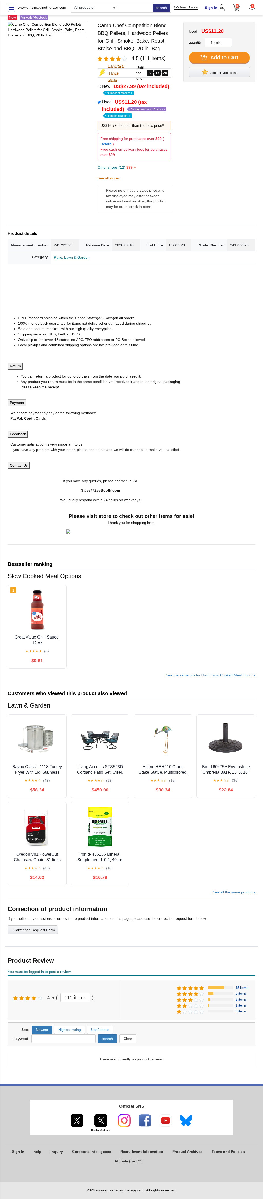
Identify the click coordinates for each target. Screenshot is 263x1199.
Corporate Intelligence (91, 1151)
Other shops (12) (117, 167)
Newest (42, 1030)
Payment (17, 403)
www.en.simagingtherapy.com (42, 7)
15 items (242, 988)
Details (105, 144)
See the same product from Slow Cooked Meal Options (210, 675)
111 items (75, 997)
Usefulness (100, 1030)
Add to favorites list (223, 73)
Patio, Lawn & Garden (72, 257)
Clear (128, 1039)
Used (133, 108)
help (37, 1151)
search (161, 8)
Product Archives (187, 1151)
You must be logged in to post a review (39, 972)
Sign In (211, 8)
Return (15, 366)
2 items (241, 999)
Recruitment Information (141, 1151)
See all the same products (234, 892)
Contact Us (19, 465)
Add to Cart (223, 57)
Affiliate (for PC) (129, 1161)
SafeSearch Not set (186, 7)
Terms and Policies (228, 1151)
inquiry (57, 1151)
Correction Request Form (34, 930)
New (135, 89)
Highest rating (69, 1030)
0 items (241, 1011)
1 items (241, 1005)
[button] (252, 7)
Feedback (18, 434)
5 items (241, 993)
